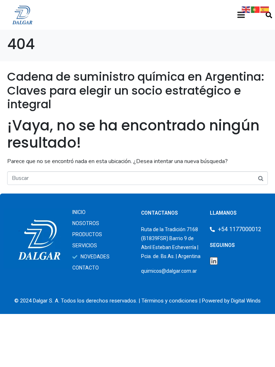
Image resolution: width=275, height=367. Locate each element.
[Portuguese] (255, 9)
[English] (246, 9)
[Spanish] (265, 9)
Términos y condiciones (169, 300)
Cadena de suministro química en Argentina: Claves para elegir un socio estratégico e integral (135, 90)
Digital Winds (246, 300)
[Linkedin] (214, 261)
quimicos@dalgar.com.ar (169, 271)
